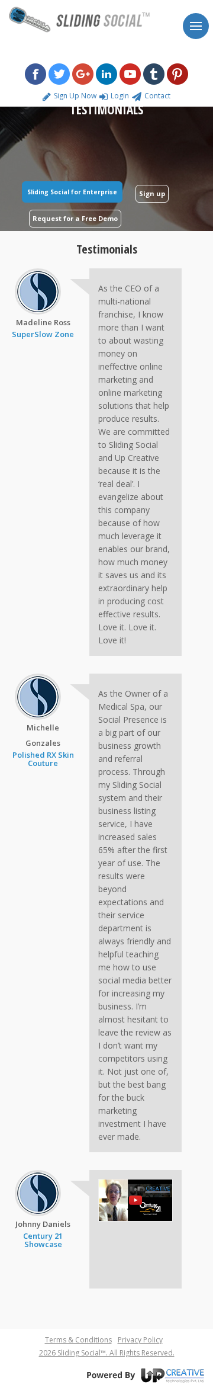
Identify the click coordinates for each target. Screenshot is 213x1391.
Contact (157, 96)
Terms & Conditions (78, 1340)
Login (120, 96)
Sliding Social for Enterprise (72, 192)
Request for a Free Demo (75, 218)
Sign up (152, 193)
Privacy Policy (140, 1340)
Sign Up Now (75, 96)
